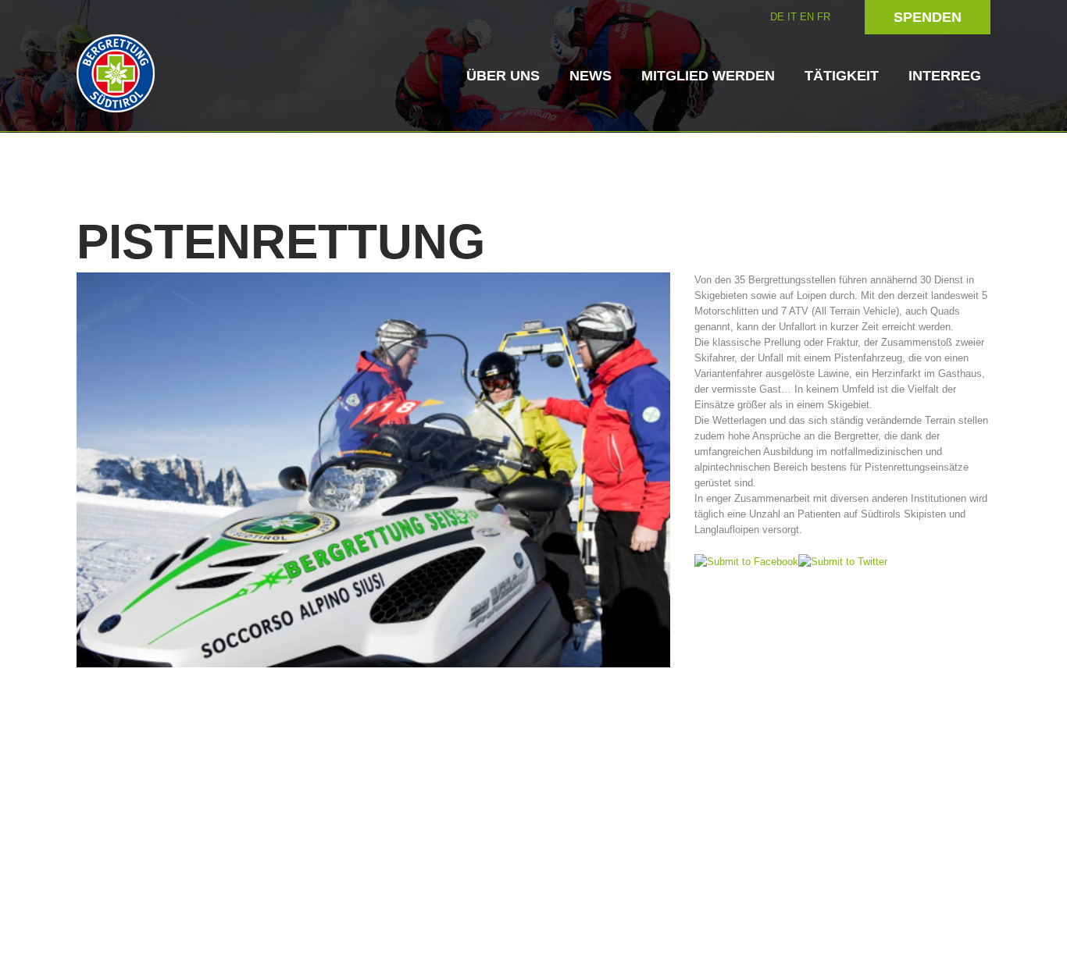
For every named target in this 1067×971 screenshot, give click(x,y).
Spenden (928, 17)
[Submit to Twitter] (842, 561)
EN (807, 17)
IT (792, 17)
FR (823, 17)
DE (777, 17)
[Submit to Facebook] (746, 561)
